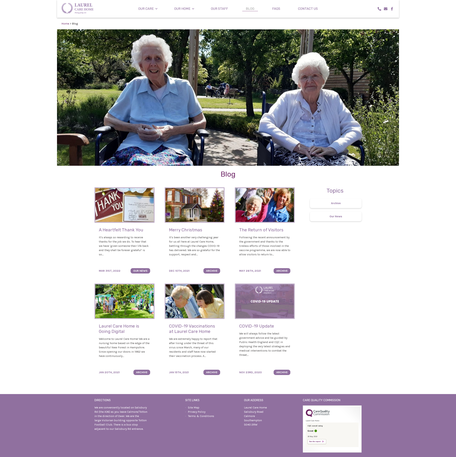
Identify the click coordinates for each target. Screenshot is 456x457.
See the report (315, 441)
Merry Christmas (185, 229)
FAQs (276, 9)
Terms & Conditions (201, 416)
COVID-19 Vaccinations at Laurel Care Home (192, 329)
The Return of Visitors (261, 229)
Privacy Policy (196, 411)
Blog (250, 9)
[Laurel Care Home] (77, 9)
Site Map (193, 407)
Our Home (182, 9)
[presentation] (65, 100)
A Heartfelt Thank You (121, 229)
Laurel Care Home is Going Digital (119, 329)
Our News (336, 216)
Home (65, 23)
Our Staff (219, 9)
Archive (336, 203)
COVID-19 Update (256, 326)
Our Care (146, 9)
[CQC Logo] (318, 416)
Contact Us (308, 9)
